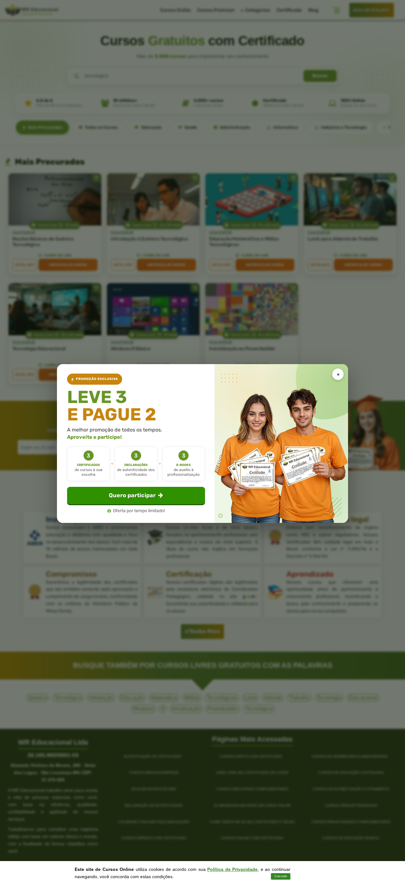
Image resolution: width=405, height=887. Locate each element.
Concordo (280, 876)
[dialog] (202, 443)
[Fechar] (338, 374)
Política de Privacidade (232, 869)
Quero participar (132, 495)
